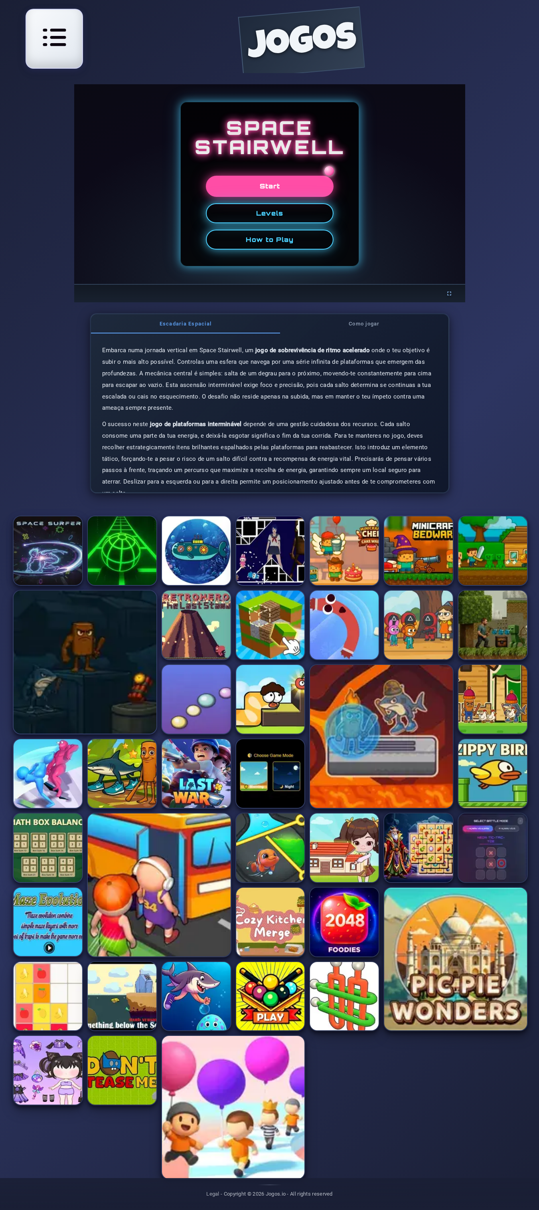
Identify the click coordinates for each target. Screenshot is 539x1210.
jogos (301, 45)
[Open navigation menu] (54, 37)
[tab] (185, 323)
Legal (212, 1194)
